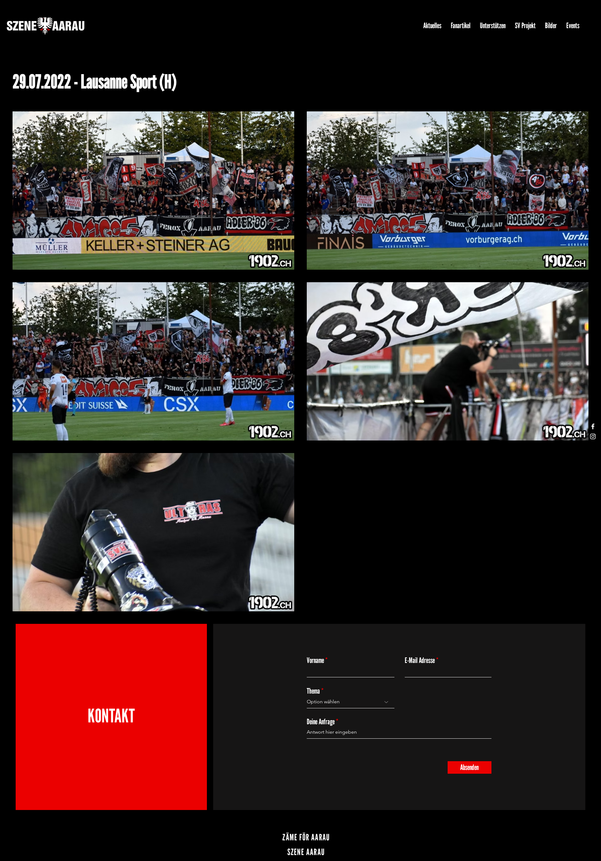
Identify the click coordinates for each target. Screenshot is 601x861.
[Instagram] (593, 436)
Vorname (315, 660)
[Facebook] (593, 426)
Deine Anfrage (321, 722)
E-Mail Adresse (420, 660)
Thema (313, 691)
